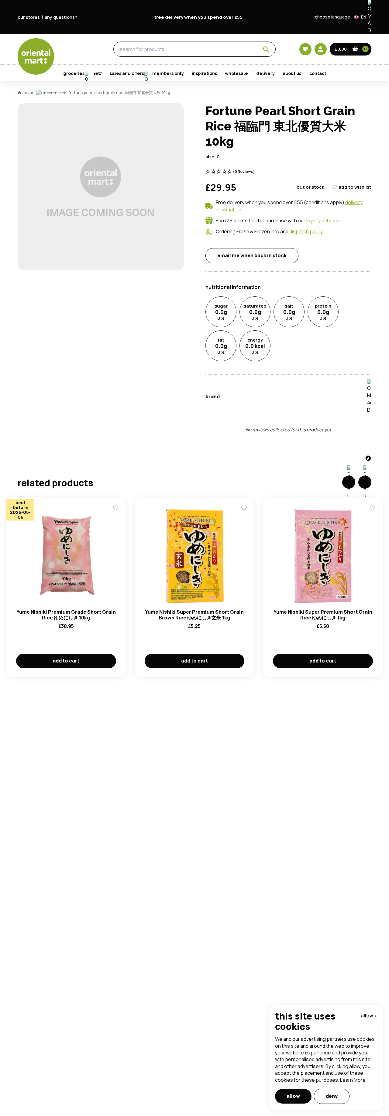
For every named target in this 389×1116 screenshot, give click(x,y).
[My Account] (321, 49)
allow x (369, 1015)
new (97, 73)
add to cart (66, 660)
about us (292, 73)
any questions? (61, 17)
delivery (265, 73)
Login (270, 303)
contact (317, 73)
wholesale (236, 73)
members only (168, 73)
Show (324, 280)
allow (293, 1096)
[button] (362, 17)
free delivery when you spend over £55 (198, 17)
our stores (29, 17)
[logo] (36, 56)
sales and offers (127, 73)
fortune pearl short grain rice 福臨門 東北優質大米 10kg (119, 92)
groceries (79, 49)
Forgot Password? (270, 326)
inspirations (204, 73)
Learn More (353, 1080)
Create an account (286, 360)
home (29, 92)
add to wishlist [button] (355, 187)
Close (332, 213)
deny (332, 1096)
